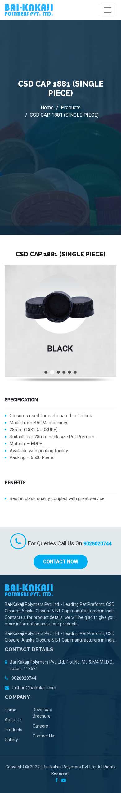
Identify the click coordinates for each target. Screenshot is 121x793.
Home (47, 107)
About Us (14, 719)
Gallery (11, 739)
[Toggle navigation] (107, 10)
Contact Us (43, 735)
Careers (40, 725)
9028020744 (97, 544)
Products (71, 107)
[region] (60, 323)
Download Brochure (42, 713)
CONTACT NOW (60, 562)
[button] (45, 372)
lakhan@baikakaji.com (33, 687)
